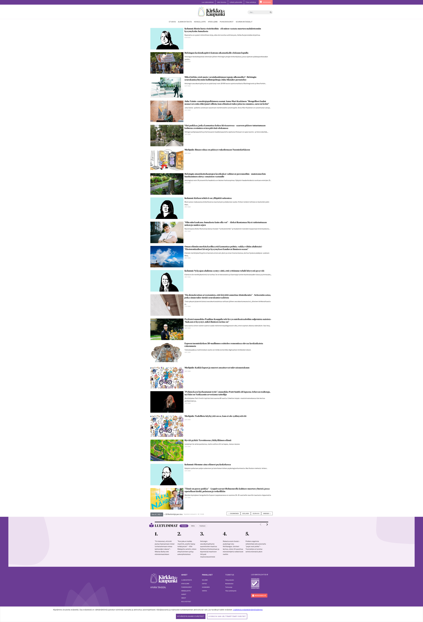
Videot (183, 598)
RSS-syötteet (186, 602)
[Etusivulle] (211, 12)
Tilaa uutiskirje (251, 2)
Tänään (184, 526)
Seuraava (256, 513)
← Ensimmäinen (233, 513)
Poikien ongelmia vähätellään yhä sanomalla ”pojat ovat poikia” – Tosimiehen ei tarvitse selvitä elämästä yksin (256, 546)
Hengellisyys (186, 591)
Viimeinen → (267, 513)
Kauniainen (206, 587)
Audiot (183, 594)
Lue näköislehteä (208, 2)
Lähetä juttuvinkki (236, 2)
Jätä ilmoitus (221, 2)
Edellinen (245, 513)
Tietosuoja (228, 587)
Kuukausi (202, 526)
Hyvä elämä (185, 584)
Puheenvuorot (186, 587)
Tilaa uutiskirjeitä (230, 591)
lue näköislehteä (258, 574)
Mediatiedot (229, 584)
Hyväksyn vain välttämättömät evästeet (227, 616)
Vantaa (204, 591)
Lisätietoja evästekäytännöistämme (248, 610)
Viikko (193, 526)
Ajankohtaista (186, 580)
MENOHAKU (267, 2)
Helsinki (205, 580)
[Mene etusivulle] (163, 578)
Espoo (204, 584)
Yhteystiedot (229, 580)
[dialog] (211, 614)
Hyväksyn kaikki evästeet (190, 616)
